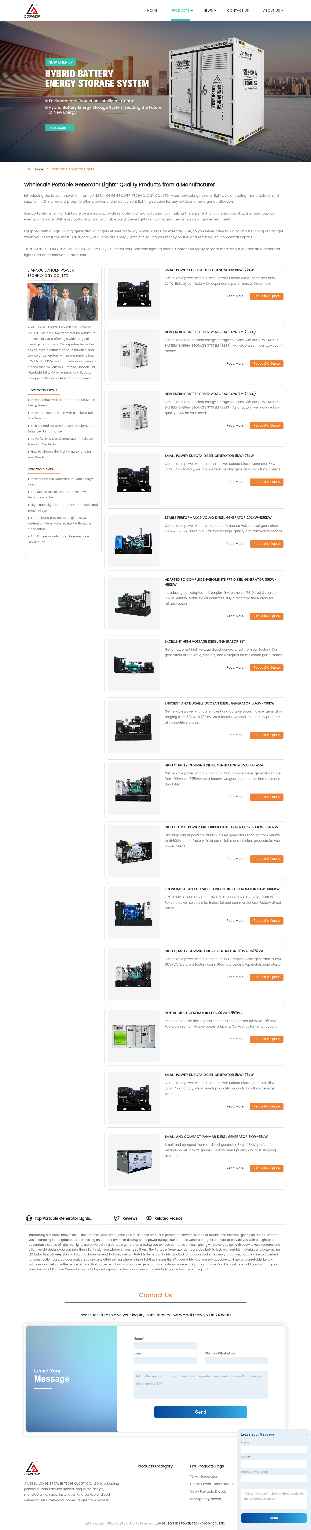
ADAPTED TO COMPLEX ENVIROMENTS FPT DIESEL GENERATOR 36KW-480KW (220, 582)
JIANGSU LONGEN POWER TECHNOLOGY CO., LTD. (190, 1523)
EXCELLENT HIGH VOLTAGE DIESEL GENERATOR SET (205, 641)
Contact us (238, 10)
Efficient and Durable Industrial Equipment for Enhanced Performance (62, 428)
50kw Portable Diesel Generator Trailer (207, 1491)
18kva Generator (203, 1476)
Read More (235, 296)
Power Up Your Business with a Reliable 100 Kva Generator (60, 415)
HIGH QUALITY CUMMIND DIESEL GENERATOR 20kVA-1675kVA (214, 765)
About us (271, 10)
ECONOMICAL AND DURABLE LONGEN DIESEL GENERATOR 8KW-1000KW (222, 889)
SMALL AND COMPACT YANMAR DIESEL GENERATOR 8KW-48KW (216, 1136)
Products (180, 10)
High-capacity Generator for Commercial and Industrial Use (63, 507)
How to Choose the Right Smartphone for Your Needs (59, 454)
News (208, 10)
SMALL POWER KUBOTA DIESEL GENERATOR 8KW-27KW (209, 270)
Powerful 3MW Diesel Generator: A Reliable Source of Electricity (60, 441)
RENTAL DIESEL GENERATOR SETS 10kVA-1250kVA (204, 1013)
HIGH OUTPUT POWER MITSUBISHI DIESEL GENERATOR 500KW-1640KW (221, 827)
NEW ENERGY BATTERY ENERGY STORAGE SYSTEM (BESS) (210, 332)
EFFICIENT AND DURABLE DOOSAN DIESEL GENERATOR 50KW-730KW (220, 703)
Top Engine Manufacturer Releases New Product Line (58, 539)
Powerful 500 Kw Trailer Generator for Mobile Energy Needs (62, 402)
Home (152, 10)
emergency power (205, 1499)
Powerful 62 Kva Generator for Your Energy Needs (60, 482)
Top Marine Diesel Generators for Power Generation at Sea (58, 495)
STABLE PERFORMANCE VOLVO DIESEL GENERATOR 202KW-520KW (218, 517)
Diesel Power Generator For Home (213, 1484)
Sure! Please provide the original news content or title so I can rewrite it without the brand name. (60, 523)
